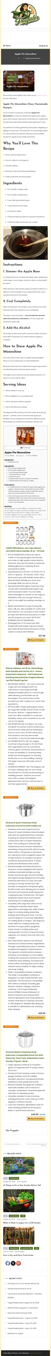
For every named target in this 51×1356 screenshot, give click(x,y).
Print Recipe (26, 448)
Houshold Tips (26, 1248)
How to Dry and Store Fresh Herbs (18, 1255)
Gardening (14, 1178)
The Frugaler (26, 83)
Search (42, 46)
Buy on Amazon (37, 640)
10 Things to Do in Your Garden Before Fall (22, 1185)
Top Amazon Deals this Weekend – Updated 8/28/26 (25, 1296)
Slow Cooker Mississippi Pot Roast (36, 1145)
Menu (8, 45)
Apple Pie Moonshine (17, 87)
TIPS (22, 1216)
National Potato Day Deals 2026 (20, 1313)
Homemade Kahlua (13, 1144)
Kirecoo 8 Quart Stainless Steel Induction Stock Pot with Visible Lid (23, 824)
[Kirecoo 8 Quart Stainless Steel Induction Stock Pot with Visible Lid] (25, 809)
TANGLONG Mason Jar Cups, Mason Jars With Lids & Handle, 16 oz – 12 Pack (25, 549)
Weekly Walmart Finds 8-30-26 (19, 1289)
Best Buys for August (15, 1333)
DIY (20, 77)
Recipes (11, 80)
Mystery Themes (35, 1353)
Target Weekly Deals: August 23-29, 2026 (23, 1303)
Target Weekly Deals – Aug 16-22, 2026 (22, 1318)
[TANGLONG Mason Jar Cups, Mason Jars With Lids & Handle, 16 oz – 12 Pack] (25, 535)
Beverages (12, 77)
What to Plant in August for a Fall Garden (22, 1223)
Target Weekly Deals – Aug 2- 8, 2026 (22, 1328)
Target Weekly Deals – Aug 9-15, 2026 (22, 1323)
